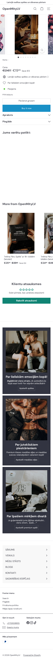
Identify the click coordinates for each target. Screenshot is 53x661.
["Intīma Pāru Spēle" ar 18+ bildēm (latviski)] (21, 237)
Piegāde (6, 602)
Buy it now (27, 108)
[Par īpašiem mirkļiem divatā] (26, 491)
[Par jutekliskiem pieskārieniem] (26, 419)
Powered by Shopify (32, 655)
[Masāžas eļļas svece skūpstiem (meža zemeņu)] (21, 166)
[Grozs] (41, 8)
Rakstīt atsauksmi (26, 300)
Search (6, 598)
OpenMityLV (11, 9)
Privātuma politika (10, 605)
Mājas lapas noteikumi (12, 608)
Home (5, 60)
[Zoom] (42, 50)
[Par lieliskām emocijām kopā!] (26, 351)
